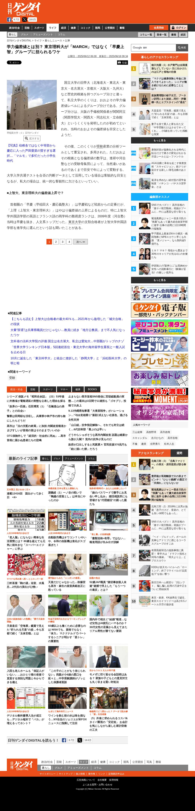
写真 (149, 761)
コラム (91, 458)
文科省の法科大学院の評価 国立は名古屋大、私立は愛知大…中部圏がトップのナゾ (67, 341)
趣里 (143, 443)
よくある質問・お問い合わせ (97, 784)
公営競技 (110, 27)
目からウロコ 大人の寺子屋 (102, 670)
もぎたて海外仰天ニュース (60, 711)
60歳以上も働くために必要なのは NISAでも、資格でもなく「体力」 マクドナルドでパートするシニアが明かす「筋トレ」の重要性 (67, 633)
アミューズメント (74, 458)
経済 (63, 27)
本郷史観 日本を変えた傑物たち (63, 488)
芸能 (27, 27)
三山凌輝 (137, 432)
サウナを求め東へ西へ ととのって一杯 (25, 579)
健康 (73, 27)
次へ (80, 241)
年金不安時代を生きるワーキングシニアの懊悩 (67, 620)
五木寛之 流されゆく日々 (18, 489)
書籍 (122, 27)
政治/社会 (14, 27)
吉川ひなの (157, 438)
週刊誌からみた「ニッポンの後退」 (65, 578)
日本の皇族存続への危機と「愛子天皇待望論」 (26, 620)
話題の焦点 (95, 578)
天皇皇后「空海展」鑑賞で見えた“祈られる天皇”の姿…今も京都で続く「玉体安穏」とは (25, 629)
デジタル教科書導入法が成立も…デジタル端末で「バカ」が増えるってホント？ (25, 719)
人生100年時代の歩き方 (18, 533)
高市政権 (165, 432)
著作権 (91, 774)
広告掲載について (86, 780)
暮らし (45, 458)
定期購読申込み (116, 774)
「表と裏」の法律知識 (100, 534)
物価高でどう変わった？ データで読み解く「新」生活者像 (109, 712)
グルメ (57, 458)
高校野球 (151, 432)
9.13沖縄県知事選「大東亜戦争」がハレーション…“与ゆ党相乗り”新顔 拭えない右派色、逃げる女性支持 (98, 415)
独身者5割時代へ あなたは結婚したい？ (108, 488)
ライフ (52, 27)
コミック (85, 27)
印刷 (124, 62)
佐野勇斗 (155, 443)
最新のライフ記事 (23, 458)
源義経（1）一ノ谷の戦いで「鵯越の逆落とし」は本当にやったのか (67, 496)
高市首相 (172, 438)
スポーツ (39, 27)
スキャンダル (139, 438)
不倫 (134, 443)
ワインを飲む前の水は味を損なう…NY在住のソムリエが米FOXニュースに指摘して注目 (67, 719)
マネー (64, 389)
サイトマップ (66, 774)
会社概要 (102, 780)
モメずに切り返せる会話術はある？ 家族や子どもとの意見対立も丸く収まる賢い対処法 (109, 678)
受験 (100, 146)
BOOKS (92, 389)
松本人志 (169, 443)
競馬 (97, 27)
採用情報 (113, 780)
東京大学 (74, 222)
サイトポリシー (48, 774)
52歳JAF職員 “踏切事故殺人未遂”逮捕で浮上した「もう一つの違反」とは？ (108, 586)
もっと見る (159, 140)
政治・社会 (16, 389)
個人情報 (80, 774)
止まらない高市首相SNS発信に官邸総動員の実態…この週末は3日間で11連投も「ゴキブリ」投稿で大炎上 (97, 401)
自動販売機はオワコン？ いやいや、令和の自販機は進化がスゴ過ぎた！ (67, 541)
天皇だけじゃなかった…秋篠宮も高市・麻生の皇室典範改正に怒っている (67, 586)
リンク (101, 774)
